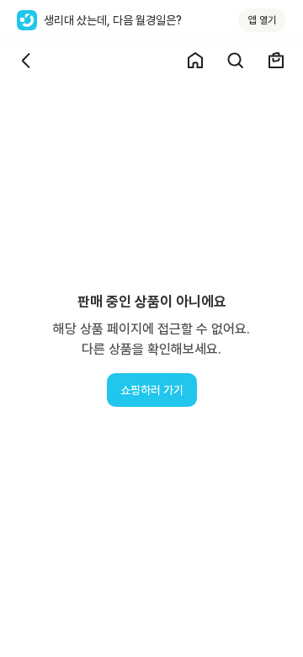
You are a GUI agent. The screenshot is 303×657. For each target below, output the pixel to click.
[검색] (235, 60)
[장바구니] (276, 60)
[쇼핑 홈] (195, 60)
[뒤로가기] (27, 60)
